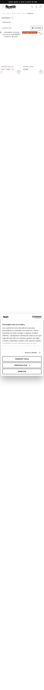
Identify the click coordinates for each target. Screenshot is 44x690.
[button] (34, 28)
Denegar (22, 371)
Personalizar (20, 365)
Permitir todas (22, 359)
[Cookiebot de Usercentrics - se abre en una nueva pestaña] (32, 317)
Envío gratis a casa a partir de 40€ (22, 2)
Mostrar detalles (31, 352)
